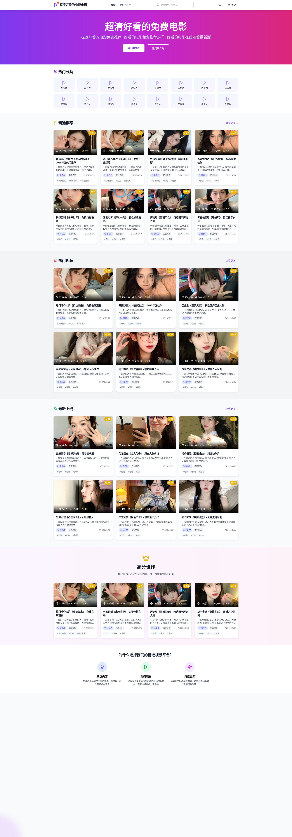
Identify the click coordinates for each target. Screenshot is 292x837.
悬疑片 (204, 175)
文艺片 (125, 530)
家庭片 (62, 382)
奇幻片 (125, 382)
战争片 (188, 382)
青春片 (204, 233)
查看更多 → (232, 123)
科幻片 (62, 233)
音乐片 (62, 466)
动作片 (109, 175)
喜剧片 (109, 233)
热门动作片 (158, 48)
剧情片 (62, 175)
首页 (113, 5)
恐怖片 (62, 530)
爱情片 (156, 175)
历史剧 (156, 233)
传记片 (125, 466)
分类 (125, 5)
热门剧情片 (133, 48)
